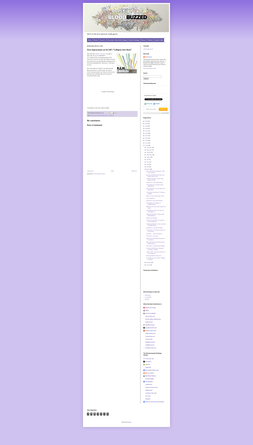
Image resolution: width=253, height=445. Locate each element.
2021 (146, 121)
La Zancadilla (148, 297)
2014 (146, 138)
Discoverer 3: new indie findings (154, 227)
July (147, 159)
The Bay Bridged (149, 378)
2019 (146, 126)
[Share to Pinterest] (116, 113)
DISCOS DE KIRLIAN (150, 313)
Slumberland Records (151, 327)
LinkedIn (157, 103)
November (149, 150)
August (148, 157)
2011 (146, 145)
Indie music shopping (151, 218)
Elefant (147, 310)
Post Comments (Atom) (99, 173)
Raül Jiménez (148, 57)
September (149, 154)
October (148, 152)
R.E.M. (106, 115)
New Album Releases (150, 376)
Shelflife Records (149, 345)
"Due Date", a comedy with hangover (155, 246)
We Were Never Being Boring (153, 319)
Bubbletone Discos (150, 342)
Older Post (134, 171)
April (147, 166)
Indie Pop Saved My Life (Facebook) (154, 401)
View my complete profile (149, 68)
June (147, 162)
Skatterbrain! (148, 390)
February (148, 262)
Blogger (129, 422)
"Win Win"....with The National (154, 233)
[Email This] (108, 113)
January (148, 265)
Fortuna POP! (148, 339)
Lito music (148, 396)
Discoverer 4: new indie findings (154, 200)
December (149, 147)
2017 (146, 131)
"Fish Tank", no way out (152, 236)
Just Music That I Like (150, 393)
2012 (146, 143)
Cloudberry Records (150, 348)
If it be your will (149, 358)
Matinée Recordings (150, 307)
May (147, 164)
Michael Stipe (101, 115)
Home (112, 171)
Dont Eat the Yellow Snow (152, 370)
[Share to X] (112, 113)
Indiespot (147, 399)
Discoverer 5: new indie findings (154, 182)
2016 (146, 133)
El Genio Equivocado (150, 330)
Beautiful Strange (149, 325)
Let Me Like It (148, 384)
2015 (146, 135)
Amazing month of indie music (153, 255)
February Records (150, 316)
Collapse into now (94, 115)
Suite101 (147, 299)
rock (109, 115)
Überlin (112, 115)
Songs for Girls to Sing (151, 387)
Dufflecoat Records (150, 333)
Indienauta (147, 295)
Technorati (149, 103)
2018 (146, 128)
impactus (147, 364)
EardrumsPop (149, 322)
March (148, 169)
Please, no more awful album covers (155, 196)
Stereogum (148, 361)
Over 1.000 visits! (150, 198)
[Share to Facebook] (114, 113)
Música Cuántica (149, 373)
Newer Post (90, 171)
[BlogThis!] (110, 113)
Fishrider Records (150, 336)
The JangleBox (149, 381)
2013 (146, 140)
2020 (146, 123)
